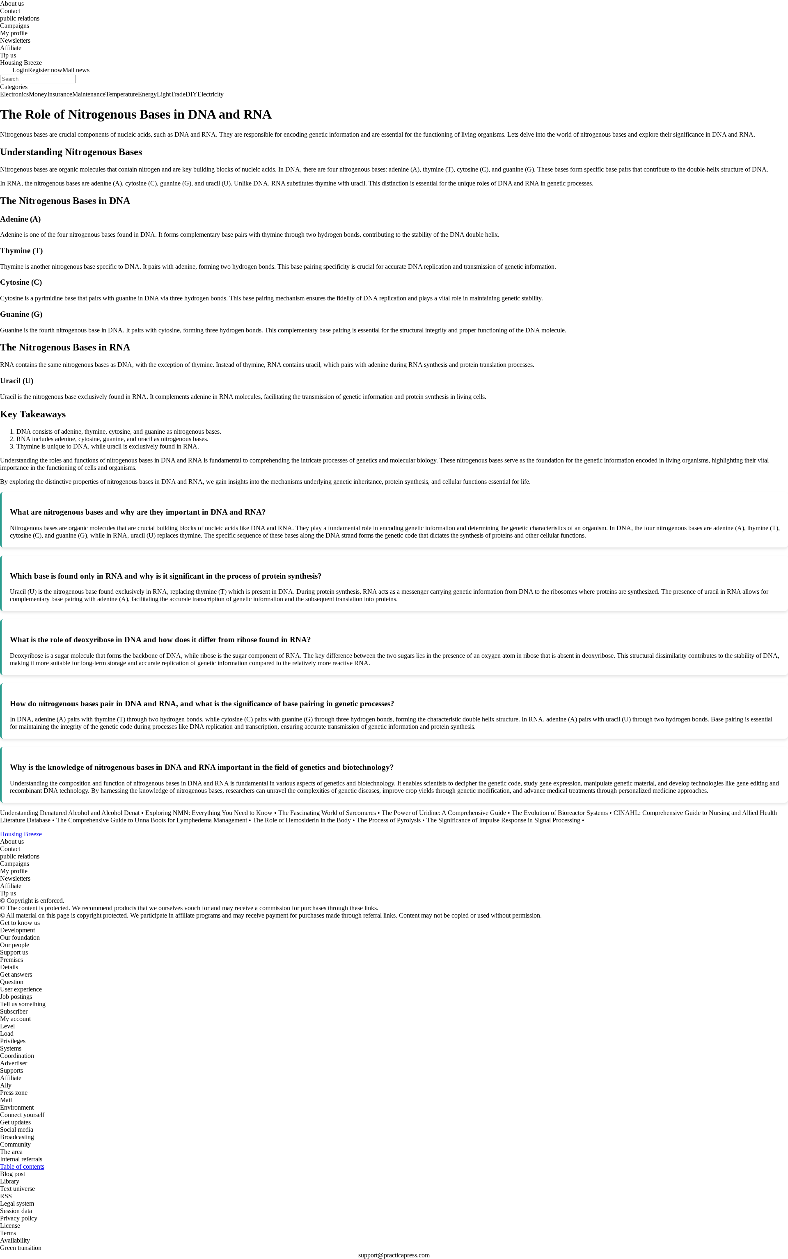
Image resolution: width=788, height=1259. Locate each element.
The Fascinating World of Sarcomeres (327, 812)
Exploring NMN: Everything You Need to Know (209, 812)
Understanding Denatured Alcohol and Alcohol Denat (70, 812)
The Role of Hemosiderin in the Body (302, 820)
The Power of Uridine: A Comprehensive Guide (444, 812)
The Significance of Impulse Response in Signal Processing (503, 820)
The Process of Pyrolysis (389, 820)
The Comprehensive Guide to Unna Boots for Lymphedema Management (151, 820)
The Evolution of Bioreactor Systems (560, 812)
